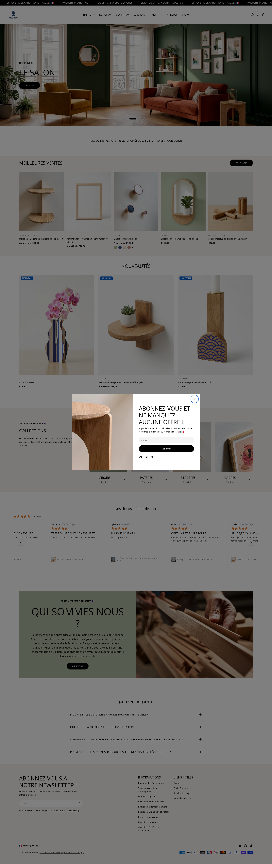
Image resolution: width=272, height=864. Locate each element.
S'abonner (166, 448)
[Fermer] (194, 399)
